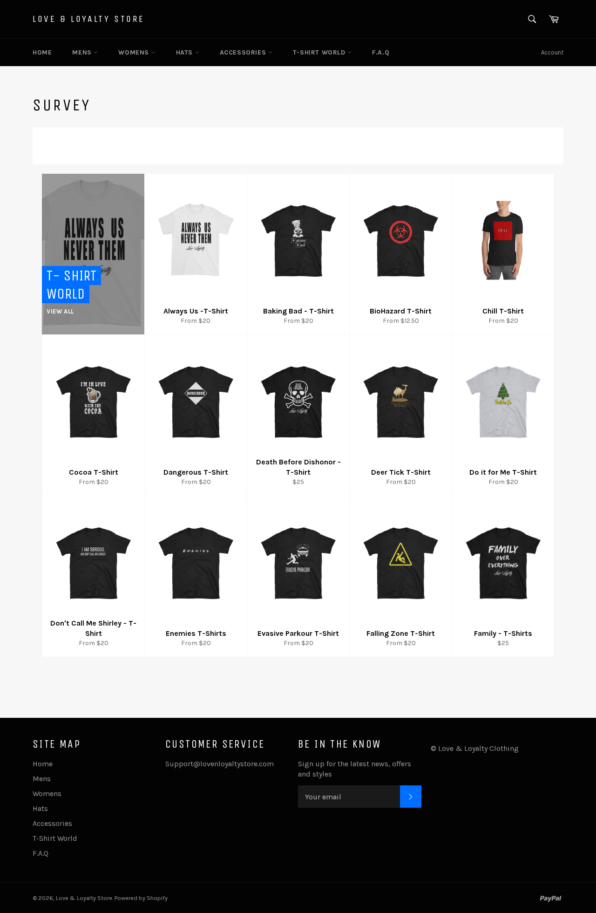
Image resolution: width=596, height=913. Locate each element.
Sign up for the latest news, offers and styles (354, 768)
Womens (134, 52)
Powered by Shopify (141, 897)
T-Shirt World (320, 52)
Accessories (244, 52)
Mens (83, 52)
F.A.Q (380, 52)
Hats (185, 52)
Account (552, 52)
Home (42, 52)
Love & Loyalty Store (89, 19)
